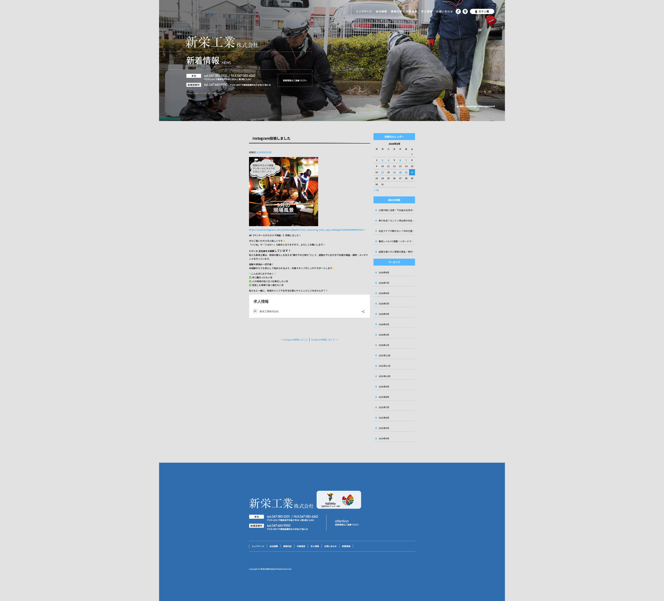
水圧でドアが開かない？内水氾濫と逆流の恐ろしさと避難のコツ (397, 231)
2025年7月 (384, 407)
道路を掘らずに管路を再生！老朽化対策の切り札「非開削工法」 (397, 251)
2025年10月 (384, 376)
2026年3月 (384, 324)
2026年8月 (384, 272)
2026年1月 (384, 345)
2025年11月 (384, 365)
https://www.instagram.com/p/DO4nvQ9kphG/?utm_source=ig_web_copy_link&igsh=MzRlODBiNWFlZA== (307, 229)
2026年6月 (384, 293)
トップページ (364, 11)
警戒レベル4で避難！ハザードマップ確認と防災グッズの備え (397, 241)
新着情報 (458, 11)
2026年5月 (384, 303)
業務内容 (397, 11)
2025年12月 (384, 355)
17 (382, 172)
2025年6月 (384, 417)
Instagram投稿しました (294, 339)
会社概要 (381, 11)
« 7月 (376, 190)
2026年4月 (384, 314)
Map (465, 11)
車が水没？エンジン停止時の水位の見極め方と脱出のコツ (397, 220)
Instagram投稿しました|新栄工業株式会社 (203, 93)
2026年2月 (384, 334)
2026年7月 (384, 282)
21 (406, 172)
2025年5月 (384, 428)
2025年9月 (384, 386)
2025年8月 (384, 397)
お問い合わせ (444, 11)
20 (400, 172)
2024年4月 (384, 438)
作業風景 (412, 11)
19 (394, 172)
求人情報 (426, 11)
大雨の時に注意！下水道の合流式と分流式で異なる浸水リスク (397, 210)
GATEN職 (482, 11)
